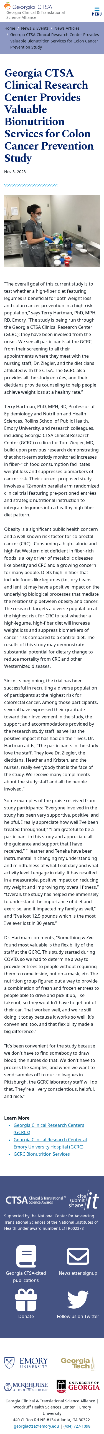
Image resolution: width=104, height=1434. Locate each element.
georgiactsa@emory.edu (36, 1426)
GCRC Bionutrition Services (42, 1154)
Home (9, 28)
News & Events (35, 28)
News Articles (67, 28)
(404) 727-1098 (77, 1426)
